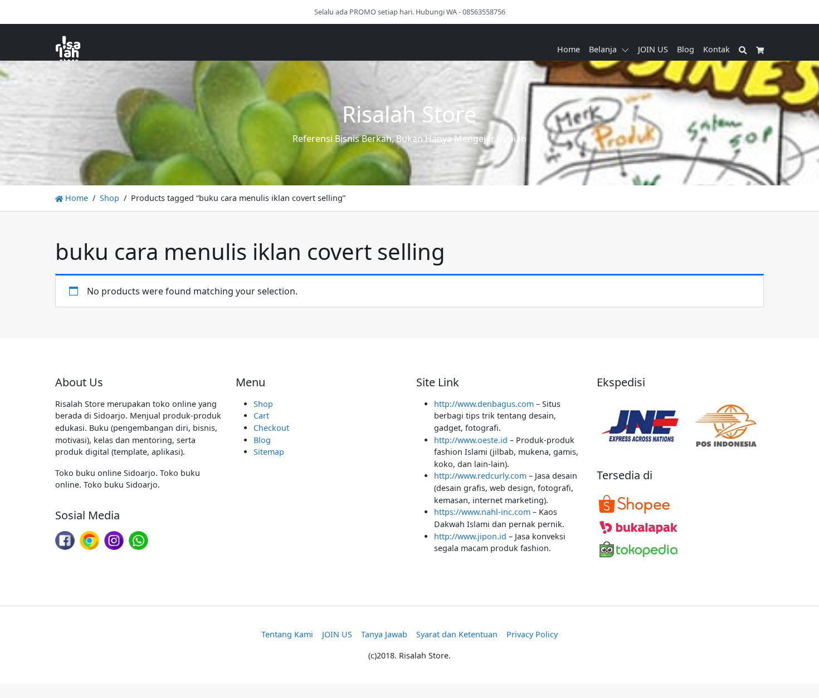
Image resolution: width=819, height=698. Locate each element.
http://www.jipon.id (470, 536)
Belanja (603, 49)
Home (568, 49)
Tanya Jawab (384, 634)
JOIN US (653, 49)
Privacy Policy (532, 634)
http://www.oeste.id (471, 440)
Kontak (716, 49)
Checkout (271, 427)
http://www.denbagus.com (484, 404)
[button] (627, 49)
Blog (685, 49)
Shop (109, 198)
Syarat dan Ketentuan (457, 634)
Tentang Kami (287, 634)
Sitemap (269, 451)
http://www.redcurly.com (480, 475)
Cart (261, 415)
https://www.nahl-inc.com (482, 512)
